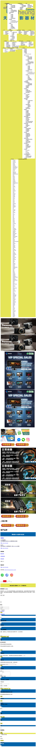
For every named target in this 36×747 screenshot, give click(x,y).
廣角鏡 (12, 14)
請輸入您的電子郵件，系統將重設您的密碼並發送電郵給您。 (11, 655)
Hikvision (14, 205)
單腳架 (13, 34)
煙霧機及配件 (28, 115)
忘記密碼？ (2, 611)
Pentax (14, 256)
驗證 (7, 636)
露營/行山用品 (28, 141)
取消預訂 (2, 676)
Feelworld (14, 190)
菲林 (11, 9)
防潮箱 (10, 29)
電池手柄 (27, 118)
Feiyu (13, 191)
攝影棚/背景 (32, 34)
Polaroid (14, 263)
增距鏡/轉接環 (13, 18)
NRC (13, 248)
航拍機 (29, 4)
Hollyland (14, 206)
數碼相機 (10, 4)
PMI (13, 262)
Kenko (14, 218)
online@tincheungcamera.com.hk (10, 569)
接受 (1, 595)
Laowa (14, 222)
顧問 (1, 671)
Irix (13, 213)
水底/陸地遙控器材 (30, 6)
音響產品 (27, 145)
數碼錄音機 (20, 32)
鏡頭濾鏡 (10, 19)
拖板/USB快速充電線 (29, 122)
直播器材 (23, 30)
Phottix (14, 258)
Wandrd (14, 303)
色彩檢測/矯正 (28, 114)
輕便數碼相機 (13, 7)
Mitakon (14, 235)
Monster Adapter (15, 236)
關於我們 (2, 553)
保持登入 (3, 610)
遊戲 (26, 148)
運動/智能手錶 (28, 142)
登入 (1, 612)
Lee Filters (14, 223)
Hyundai (14, 210)
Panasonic (14, 253)
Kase (13, 216)
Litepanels (14, 228)
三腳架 (13, 33)
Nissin (14, 244)
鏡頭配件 (27, 112)
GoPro (14, 201)
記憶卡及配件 (28, 113)
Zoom (13, 316)
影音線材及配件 (28, 146)
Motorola (14, 237)
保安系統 (25, 149)
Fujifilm (14, 196)
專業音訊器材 (19, 30)
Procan (14, 265)
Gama (13, 197)
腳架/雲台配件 (28, 108)
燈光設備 (29, 30)
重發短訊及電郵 (3, 636)
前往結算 (2, 740)
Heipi (13, 204)
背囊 (11, 24)
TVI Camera (27, 150)
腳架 (11, 31)
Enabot (14, 188)
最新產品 (6, 3)
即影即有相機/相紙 (14, 10)
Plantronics (14, 259)
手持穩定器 (27, 107)
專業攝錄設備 (20, 3)
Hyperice (14, 209)
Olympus (14, 249)
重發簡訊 (6, 688)
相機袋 (10, 23)
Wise (13, 306)
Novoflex (14, 247)
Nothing (14, 246)
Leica (13, 224)
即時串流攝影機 (26, 31)
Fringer (14, 195)
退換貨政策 (3, 556)
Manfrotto (14, 231)
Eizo (13, 187)
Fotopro (14, 194)
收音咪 (20, 31)
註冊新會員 (2, 614)
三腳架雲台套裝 (14, 32)
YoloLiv (14, 311)
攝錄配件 (21, 9)
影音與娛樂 (26, 143)
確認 (4, 676)
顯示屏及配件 (28, 147)
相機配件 (27, 111)
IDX (13, 211)
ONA (13, 251)
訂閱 (1, 732)
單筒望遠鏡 (7, 33)
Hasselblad (14, 203)
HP (13, 208)
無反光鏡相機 (13, 5)
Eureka (14, 189)
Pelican (14, 255)
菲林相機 (10, 8)
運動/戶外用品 (26, 138)
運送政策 (2, 558)
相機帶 (12, 26)
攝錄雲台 (29, 106)
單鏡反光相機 (13, 6)
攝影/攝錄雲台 (28, 104)
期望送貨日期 (3, 664)
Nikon (14, 242)
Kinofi (14, 220)
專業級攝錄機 (24, 5)
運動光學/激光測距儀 (29, 139)
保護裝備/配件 (13, 28)
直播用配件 (25, 32)
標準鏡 (12, 15)
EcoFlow (14, 186)
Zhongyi (14, 315)
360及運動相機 (11, 12)
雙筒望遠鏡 (7, 31)
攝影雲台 (29, 105)
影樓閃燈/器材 (32, 33)
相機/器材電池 (28, 117)
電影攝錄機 (21, 7)
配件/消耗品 (29, 7)
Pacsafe (14, 252)
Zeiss (13, 312)
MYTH (14, 239)
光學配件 (6, 34)
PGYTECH (14, 257)
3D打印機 (27, 144)
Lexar (13, 226)
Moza (13, 238)
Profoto (14, 266)
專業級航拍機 (30, 5)
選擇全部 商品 (4, 734)
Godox (14, 200)
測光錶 (31, 35)
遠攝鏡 (12, 16)
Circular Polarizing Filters (14, 21)
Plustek (14, 261)
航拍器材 (25, 88)
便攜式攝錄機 (24, 6)
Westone (14, 304)
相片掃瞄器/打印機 (14, 11)
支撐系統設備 (10, 30)
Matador (14, 232)
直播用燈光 (25, 33)
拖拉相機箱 (12, 27)
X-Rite (14, 307)
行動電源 (27, 120)
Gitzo (13, 199)
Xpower (14, 308)
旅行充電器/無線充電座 (29, 121)
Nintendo (14, 243)
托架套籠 (27, 110)
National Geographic (15, 241)
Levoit (14, 225)
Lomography (14, 229)
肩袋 (11, 25)
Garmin (14, 198)
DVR (26, 151)
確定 (1, 723)
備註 (1, 675)
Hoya (13, 207)
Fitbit (13, 192)
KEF (13, 217)
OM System (14, 250)
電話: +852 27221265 (4, 543)
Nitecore (14, 245)
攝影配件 (25, 109)
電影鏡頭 (21, 8)
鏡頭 (10, 13)
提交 (1, 656)
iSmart (14, 214)
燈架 (13, 35)
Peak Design (14, 254)
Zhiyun (14, 314)
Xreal (13, 309)
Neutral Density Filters (14, 22)
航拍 (26, 3)
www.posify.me (4, 599)
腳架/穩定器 (26, 98)
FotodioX (14, 193)
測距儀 (6, 32)
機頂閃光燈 (32, 31)
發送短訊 (2, 688)
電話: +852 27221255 (4, 548)
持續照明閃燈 (32, 32)
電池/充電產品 (26, 116)
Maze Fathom (14, 233)
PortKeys (14, 264)
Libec (13, 227)
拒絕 (3, 595)
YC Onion (14, 310)
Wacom (14, 302)
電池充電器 (27, 119)
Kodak (14, 221)
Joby (13, 215)
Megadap (14, 234)
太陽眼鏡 (27, 140)
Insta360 (14, 212)
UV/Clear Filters (13, 20)
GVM (13, 202)
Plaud (13, 260)
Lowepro (14, 230)
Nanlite (14, 240)
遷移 (1, 696)
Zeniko (14, 313)
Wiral (13, 305)
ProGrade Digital (15, 267)
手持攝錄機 (21, 4)
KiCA (13, 219)
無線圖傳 (25, 34)
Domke (14, 185)
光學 (4, 30)
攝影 (8, 3)
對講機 (20, 33)
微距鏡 (12, 17)
